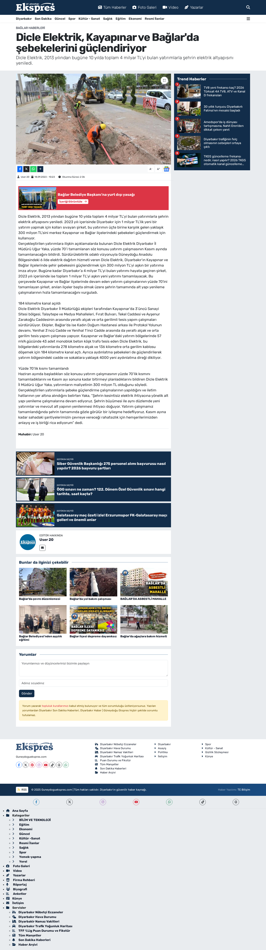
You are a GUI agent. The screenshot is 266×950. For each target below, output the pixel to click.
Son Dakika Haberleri (113, 768)
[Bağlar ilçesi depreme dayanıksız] (93, 619)
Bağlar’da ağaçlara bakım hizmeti (143, 636)
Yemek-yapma (29, 857)
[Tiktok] (52, 765)
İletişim (162, 756)
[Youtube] (46, 765)
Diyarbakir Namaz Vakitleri (116, 752)
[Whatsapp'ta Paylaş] (33, 169)
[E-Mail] (42, 548)
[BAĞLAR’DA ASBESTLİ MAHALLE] (144, 582)
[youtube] (136, 802)
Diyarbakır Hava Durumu (115, 748)
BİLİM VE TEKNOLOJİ (34, 820)
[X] (26, 765)
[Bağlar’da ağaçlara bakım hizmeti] (144, 619)
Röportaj (19, 884)
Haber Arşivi (108, 772)
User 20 (25, 177)
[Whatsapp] (66, 765)
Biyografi (19, 889)
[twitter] (69, 802)
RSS (24, 789)
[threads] (236, 802)
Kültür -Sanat (29, 838)
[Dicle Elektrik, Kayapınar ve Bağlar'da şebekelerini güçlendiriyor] (93, 119)
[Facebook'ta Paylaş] (19, 169)
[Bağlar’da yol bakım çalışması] (93, 582)
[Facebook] (19, 765)
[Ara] (248, 7)
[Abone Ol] (166, 169)
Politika (163, 752)
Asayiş (162, 748)
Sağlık (108, 18)
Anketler (19, 894)
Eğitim (121, 18)
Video (173, 7)
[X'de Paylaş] (26, 169)
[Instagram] (39, 765)
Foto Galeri (147, 7)
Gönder (27, 693)
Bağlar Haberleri (30, 28)
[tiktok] (202, 802)
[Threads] (59, 765)
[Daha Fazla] (40, 169)
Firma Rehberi (23, 880)
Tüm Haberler (114, 7)
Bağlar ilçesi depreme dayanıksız (93, 636)
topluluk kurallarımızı (55, 706)
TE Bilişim (244, 789)
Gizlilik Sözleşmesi (217, 752)
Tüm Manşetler (109, 764)
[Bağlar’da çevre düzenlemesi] (43, 582)
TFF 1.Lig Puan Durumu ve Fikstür (44, 930)
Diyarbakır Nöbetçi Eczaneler (118, 744)
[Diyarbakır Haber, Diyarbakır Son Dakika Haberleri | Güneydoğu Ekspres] (35, 7)
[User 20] (27, 542)
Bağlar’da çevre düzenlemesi (39, 599)
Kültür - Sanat (89, 18)
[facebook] (36, 802)
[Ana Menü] (248, 19)
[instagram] (103, 802)
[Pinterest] (32, 765)
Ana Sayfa (20, 810)
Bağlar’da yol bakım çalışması (90, 599)
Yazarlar (196, 7)
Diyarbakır (24, 18)
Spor (71, 18)
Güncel (60, 18)
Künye (209, 756)
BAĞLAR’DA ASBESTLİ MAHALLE (143, 599)
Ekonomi (135, 18)
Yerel (22, 861)
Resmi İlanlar (154, 18)
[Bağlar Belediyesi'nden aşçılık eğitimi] (43, 619)
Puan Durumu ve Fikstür (115, 760)
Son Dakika (43, 18)
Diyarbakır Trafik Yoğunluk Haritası (122, 756)
